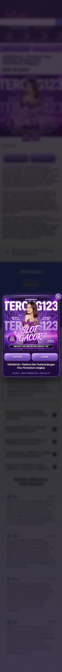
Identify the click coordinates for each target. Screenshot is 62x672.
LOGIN (44, 356)
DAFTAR (17, 356)
